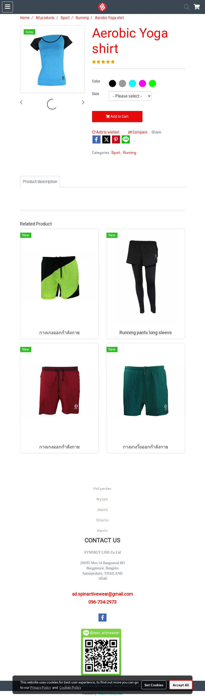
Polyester (103, 489)
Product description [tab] (40, 181)
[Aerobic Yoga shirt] (52, 59)
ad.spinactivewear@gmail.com (102, 594)
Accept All (181, 685)
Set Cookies (153, 685)
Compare (139, 132)
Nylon (102, 499)
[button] (185, 7)
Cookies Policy (70, 687)
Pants (102, 531)
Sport (116, 153)
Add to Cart (119, 116)
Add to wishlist (107, 132)
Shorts (102, 520)
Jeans (102, 510)
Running (129, 153)
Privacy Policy (40, 687)
